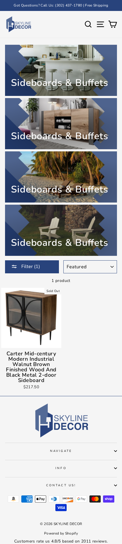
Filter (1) (30, 266)
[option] (61, 5)
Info (60, 468)
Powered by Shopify (61, 533)
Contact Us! (61, 485)
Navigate (61, 451)
